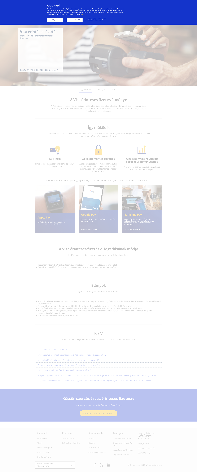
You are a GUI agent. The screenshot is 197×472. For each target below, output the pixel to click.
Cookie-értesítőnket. (75, 14)
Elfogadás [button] (55, 20)
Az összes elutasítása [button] (74, 20)
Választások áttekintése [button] (94, 20)
